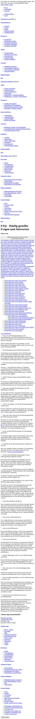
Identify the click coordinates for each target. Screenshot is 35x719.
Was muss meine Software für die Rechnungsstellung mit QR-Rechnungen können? (17, 416)
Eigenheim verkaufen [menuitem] (10, 46)
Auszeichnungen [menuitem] (9, 172)
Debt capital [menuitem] (7, 210)
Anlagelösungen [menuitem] (9, 117)
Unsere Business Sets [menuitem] (10, 91)
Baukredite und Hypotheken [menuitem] (12, 105)
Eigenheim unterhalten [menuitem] (10, 44)
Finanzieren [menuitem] (4, 36)
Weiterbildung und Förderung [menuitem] (12, 184)
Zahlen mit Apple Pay (28, 242)
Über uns (7, 11)
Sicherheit (8, 247)
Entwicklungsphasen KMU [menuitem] (12, 130)
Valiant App (15, 272)
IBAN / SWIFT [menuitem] (8, 630)
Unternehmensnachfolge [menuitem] (11, 145)
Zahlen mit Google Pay (7, 256)
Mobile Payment (27, 260)
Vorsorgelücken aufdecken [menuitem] (11, 69)
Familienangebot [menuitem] (9, 32)
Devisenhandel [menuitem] (8, 144)
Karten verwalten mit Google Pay (24, 255)
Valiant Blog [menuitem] (7, 194)
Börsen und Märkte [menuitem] (9, 59)
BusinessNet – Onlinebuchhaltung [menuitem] (14, 95)
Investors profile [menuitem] (8, 205)
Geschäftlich (7, 9)
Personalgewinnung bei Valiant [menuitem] (13, 179)
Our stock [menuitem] (7, 213)
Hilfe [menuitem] (5, 633)
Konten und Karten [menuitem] (5, 22)
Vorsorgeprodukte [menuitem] (9, 71)
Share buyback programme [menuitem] (12, 214)
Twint (10, 272)
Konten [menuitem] (6, 27)
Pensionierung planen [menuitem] (10, 66)
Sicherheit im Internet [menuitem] (10, 634)
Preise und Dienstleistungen (15, 452)
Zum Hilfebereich (6, 333)
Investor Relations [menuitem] (5, 199)
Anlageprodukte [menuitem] (8, 58)
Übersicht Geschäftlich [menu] (6, 81)
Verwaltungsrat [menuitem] (8, 164)
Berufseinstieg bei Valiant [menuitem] (11, 183)
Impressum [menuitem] (7, 639)
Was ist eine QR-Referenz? (10, 528)
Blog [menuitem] (2, 78)
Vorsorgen (17, 276)
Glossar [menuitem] (6, 642)
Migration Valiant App (16, 260)
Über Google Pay (19, 256)
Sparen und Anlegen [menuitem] (6, 112)
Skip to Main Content (7, 4)
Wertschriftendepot (16, 247)
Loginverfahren (5, 260)
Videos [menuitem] (6, 644)
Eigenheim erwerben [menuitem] (10, 41)
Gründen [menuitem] (6, 137)
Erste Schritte (5, 250)
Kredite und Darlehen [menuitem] (10, 103)
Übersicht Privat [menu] (5, 19)
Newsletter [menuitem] (7, 631)
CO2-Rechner (22, 243)
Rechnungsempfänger (13, 248)
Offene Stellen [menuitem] (8, 181)
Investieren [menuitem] (7, 142)
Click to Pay (14, 243)
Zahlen (22, 276)
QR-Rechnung (11, 237)
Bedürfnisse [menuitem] (4, 134)
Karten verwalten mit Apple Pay (12, 242)
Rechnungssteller (6, 266)
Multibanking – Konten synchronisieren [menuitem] (15, 96)
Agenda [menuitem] (6, 206)
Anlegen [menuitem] (3, 49)
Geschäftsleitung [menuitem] (9, 166)
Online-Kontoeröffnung (24, 263)
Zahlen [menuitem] (2, 85)
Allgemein (15, 245)
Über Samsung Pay (14, 269)
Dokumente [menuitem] (7, 641)
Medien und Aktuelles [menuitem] (6, 188)
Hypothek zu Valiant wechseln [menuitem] (13, 108)
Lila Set (26, 276)
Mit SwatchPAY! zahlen (23, 271)
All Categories (5, 240)
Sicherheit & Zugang (24, 274)
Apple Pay (17, 240)
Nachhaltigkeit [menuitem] (8, 168)
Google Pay (25, 253)
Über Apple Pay (5, 243)
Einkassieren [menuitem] (7, 93)
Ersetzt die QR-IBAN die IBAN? (12, 501)
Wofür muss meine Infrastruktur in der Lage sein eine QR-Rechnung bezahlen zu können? (17, 481)
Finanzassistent (23, 245)
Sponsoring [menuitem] (7, 171)
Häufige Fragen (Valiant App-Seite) (11, 258)
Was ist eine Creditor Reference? (12, 517)
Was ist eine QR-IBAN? (10, 539)
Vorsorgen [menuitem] (3, 63)
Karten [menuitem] (6, 29)
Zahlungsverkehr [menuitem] (9, 31)
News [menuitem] (6, 203)
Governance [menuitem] (7, 208)
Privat (6, 8)
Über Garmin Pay (17, 253)
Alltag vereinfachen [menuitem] (9, 141)
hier (11, 412)
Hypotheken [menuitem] (7, 39)
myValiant (14, 263)
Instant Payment (25, 258)
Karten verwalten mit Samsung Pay (13, 268)
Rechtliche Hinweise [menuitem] (10, 636)
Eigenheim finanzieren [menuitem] (10, 43)
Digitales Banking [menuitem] (5, 74)
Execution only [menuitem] (8, 56)
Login (6, 15)
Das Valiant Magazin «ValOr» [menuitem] (12, 193)
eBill (29, 247)
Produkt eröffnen (9, 14)
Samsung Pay (15, 266)
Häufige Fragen (29, 256)
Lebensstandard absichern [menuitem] (11, 68)
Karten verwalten (14, 250)
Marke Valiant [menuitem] (8, 169)
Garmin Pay (10, 252)
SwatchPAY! (7, 263)
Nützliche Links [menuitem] (5, 626)
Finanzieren (23, 248)
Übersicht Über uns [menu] (6, 156)
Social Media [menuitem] (8, 196)
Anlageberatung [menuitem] (8, 53)
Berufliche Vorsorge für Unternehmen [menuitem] (15, 127)
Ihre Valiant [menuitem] (4, 159)
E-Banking (9, 245)
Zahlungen (25, 247)
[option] (15, 280)
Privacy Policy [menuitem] (8, 638)
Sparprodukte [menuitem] (8, 115)
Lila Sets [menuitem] (6, 26)
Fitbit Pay (29, 248)
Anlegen (11, 240)
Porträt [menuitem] (6, 163)
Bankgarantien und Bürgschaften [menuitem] (13, 107)
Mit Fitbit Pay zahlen (25, 250)
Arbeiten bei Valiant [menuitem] (6, 176)
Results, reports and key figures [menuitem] (13, 211)
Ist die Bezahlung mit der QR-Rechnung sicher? (16, 350)
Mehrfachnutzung (13, 274)
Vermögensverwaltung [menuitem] (10, 54)
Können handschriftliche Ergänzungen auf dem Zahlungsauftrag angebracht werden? (15, 455)
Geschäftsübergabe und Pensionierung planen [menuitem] (17, 129)
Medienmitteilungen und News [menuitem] (13, 191)
